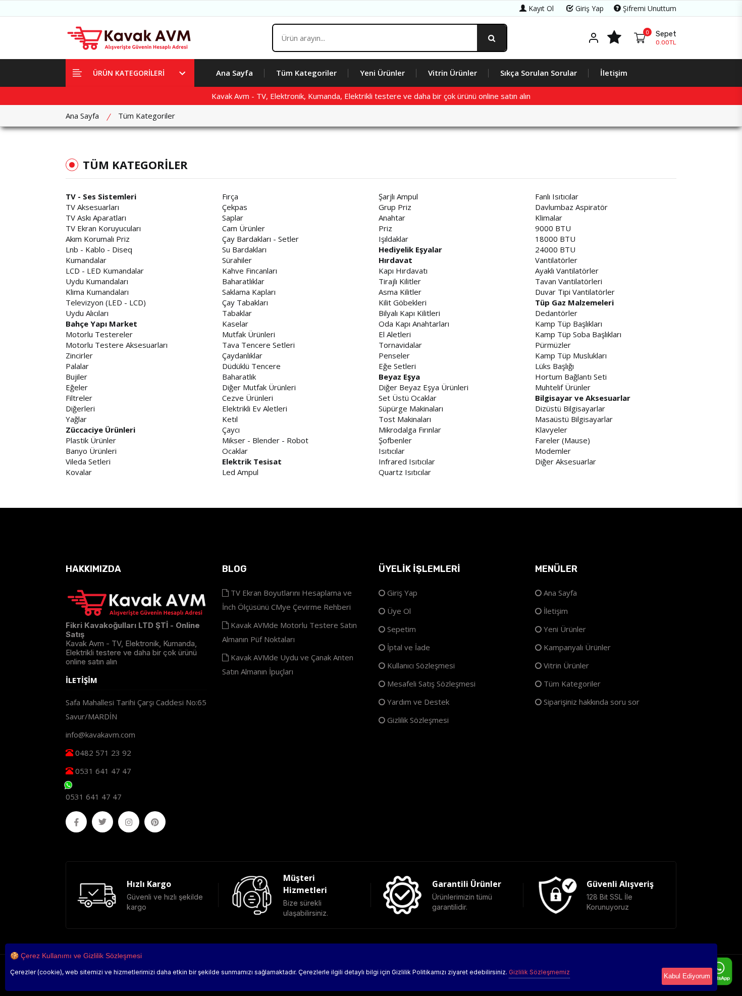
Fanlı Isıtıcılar (556, 196)
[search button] (491, 38)
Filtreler (79, 398)
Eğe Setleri (397, 366)
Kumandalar (86, 260)
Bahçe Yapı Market (101, 324)
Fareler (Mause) (562, 440)
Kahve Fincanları (249, 271)
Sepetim (400, 629)
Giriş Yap (588, 8)
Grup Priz (395, 207)
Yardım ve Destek (417, 702)
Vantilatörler (556, 260)
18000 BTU (555, 239)
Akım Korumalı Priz (98, 239)
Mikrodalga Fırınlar (410, 430)
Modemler (553, 451)
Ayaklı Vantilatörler (567, 271)
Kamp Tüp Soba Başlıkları (578, 334)
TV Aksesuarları (92, 207)
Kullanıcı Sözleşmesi (420, 665)
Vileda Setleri (88, 461)
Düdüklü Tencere (251, 366)
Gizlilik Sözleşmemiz (539, 972)
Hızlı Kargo (149, 883)
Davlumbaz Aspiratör (571, 207)
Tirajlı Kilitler (400, 281)
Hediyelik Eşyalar (410, 249)
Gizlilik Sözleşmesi (417, 720)
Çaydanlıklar (242, 355)
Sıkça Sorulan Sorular (538, 73)
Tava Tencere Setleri (258, 345)
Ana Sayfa (234, 73)
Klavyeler (551, 430)
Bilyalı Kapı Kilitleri (409, 313)
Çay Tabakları (245, 302)
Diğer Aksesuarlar (565, 461)
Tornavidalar (400, 345)
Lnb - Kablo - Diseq (99, 249)
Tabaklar (237, 313)
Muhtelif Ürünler (563, 387)
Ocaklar (235, 451)
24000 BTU (555, 249)
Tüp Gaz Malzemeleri (574, 302)
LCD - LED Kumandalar (105, 271)
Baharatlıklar (243, 281)
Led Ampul (240, 472)
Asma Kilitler (400, 292)
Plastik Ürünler (91, 440)
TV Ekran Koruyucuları (103, 228)
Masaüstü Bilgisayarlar (574, 419)
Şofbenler (395, 440)
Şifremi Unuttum (648, 8)
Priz (385, 228)
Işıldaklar (393, 239)
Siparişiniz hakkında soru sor (591, 702)
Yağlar (76, 419)
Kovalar (79, 472)
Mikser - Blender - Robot (265, 440)
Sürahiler (237, 260)
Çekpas (234, 207)
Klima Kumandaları (97, 292)
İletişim (613, 73)
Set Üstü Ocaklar (408, 398)
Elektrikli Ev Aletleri (254, 408)
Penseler (394, 355)
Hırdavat (395, 260)
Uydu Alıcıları (87, 313)
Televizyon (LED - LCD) (106, 302)
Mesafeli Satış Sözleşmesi (430, 683)
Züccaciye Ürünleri (100, 430)
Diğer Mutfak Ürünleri (259, 387)
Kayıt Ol (540, 8)
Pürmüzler (553, 345)
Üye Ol (398, 611)
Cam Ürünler (243, 228)
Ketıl (230, 419)
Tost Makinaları (405, 419)
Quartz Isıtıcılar (405, 472)
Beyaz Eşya (399, 377)
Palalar (77, 366)
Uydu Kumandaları (97, 281)
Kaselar (235, 324)
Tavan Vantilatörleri (568, 281)
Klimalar (548, 218)
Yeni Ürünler (382, 73)
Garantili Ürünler (466, 883)
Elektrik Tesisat (252, 461)
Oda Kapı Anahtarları (414, 324)
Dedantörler (556, 313)
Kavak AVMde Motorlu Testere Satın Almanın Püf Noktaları (289, 632)
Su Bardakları (244, 249)
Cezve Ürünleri (247, 398)
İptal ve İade (407, 647)
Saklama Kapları (249, 292)
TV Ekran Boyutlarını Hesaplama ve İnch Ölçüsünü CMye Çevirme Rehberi (287, 600)
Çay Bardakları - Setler (260, 239)
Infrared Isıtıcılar (407, 461)
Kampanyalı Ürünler (576, 647)
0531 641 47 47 (102, 771)
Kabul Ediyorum (687, 976)
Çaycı (231, 430)
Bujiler (76, 377)
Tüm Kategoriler (306, 73)
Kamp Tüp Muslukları (571, 355)
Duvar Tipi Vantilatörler (575, 292)
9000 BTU (553, 228)
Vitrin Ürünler (452, 73)
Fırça (230, 196)
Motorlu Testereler (99, 334)
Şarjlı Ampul (398, 196)
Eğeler (77, 387)
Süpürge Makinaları (411, 408)
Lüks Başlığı (554, 366)
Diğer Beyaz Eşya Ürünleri (423, 387)
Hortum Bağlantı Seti (571, 377)
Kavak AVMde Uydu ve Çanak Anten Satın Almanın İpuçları (287, 664)
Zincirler (79, 355)
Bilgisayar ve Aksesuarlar (582, 398)
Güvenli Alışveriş (620, 883)
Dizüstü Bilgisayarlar (570, 408)
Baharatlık (239, 377)
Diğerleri (80, 408)
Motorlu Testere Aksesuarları (117, 345)
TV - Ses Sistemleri (101, 196)
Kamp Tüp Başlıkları (568, 324)
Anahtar (392, 218)
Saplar (232, 218)
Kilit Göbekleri (403, 302)
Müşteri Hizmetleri (305, 884)
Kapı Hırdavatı (403, 271)
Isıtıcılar (392, 451)
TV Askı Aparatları (96, 218)
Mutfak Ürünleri (248, 334)
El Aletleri (395, 334)
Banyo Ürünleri (91, 451)
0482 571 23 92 (102, 753)
